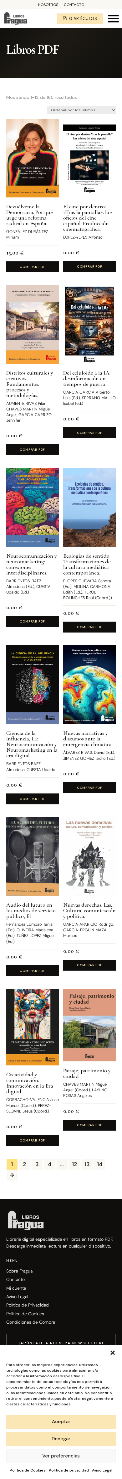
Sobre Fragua (19, 1271)
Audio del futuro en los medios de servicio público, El (31, 910)
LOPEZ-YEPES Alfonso (83, 237)
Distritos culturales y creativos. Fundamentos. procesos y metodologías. (29, 384)
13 (87, 1164)
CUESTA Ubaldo (41, 769)
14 (99, 1164)
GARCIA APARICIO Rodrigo (88, 924)
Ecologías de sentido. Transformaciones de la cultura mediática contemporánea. (87, 564)
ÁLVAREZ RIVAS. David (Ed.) (88, 752)
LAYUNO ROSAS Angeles (85, 1092)
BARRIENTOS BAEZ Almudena (23, 766)
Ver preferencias (61, 1456)
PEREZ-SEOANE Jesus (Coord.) (28, 1108)
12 (74, 1164)
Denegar (61, 1439)
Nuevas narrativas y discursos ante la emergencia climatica (87, 739)
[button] (112, 1353)
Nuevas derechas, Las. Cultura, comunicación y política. (89, 910)
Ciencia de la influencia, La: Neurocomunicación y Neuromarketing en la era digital (32, 744)
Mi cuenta (16, 1288)
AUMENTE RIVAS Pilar (26, 403)
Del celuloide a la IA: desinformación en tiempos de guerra (86, 378)
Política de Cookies (28, 1470)
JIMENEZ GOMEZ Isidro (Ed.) (89, 758)
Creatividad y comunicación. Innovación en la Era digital (29, 1083)
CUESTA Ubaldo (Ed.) (28, 589)
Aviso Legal (102, 1470)
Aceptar (61, 1421)
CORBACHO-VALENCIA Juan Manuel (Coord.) (32, 1102)
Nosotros (48, 5)
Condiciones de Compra (30, 1322)
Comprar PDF (32, 267)
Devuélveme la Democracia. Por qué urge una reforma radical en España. (29, 215)
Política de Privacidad (27, 1305)
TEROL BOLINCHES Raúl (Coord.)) (87, 594)
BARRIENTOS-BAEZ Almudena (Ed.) (23, 583)
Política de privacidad (69, 1470)
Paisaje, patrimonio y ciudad (87, 1073)
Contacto (74, 5)
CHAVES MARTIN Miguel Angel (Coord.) (85, 1087)
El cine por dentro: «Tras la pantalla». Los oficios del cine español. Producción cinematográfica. (88, 217)
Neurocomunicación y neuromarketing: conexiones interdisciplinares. (31, 564)
